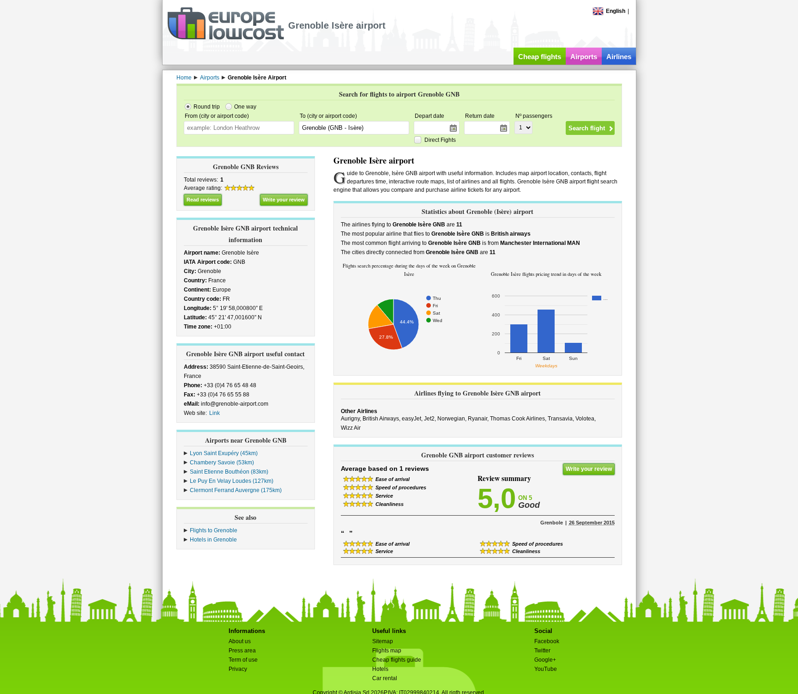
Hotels (380, 669)
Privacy (238, 669)
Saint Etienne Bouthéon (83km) (229, 472)
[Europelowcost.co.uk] (225, 38)
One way (245, 106)
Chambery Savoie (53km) (222, 462)
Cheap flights (539, 57)
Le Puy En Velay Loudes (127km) (231, 481)
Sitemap (382, 641)
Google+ (545, 660)
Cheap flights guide (396, 660)
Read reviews (203, 199)
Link (214, 413)
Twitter (542, 650)
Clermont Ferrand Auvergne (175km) (236, 490)
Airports (583, 57)
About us (240, 641)
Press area (242, 650)
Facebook (546, 641)
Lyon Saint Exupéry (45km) (224, 453)
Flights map (386, 650)
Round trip (206, 106)
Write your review (284, 199)
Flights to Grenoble (213, 530)
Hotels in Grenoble (213, 539)
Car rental (384, 678)
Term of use (243, 660)
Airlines (618, 57)
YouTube (545, 669)
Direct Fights (440, 140)
